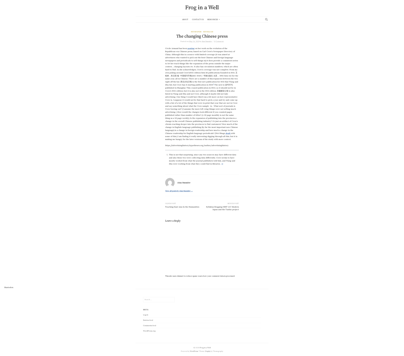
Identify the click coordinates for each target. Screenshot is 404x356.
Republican (208, 32)
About (185, 19)
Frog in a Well (202, 7)
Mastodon (8, 287)
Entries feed (148, 320)
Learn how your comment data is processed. (216, 276)
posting (191, 48)
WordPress (194, 351)
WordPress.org (149, 331)
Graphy (207, 351)
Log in (145, 315)
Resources (212, 19)
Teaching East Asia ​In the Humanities (182, 207)
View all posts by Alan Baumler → (179, 191)
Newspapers (196, 32)
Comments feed (149, 325)
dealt (228, 133)
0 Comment (219, 41)
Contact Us (198, 19)
